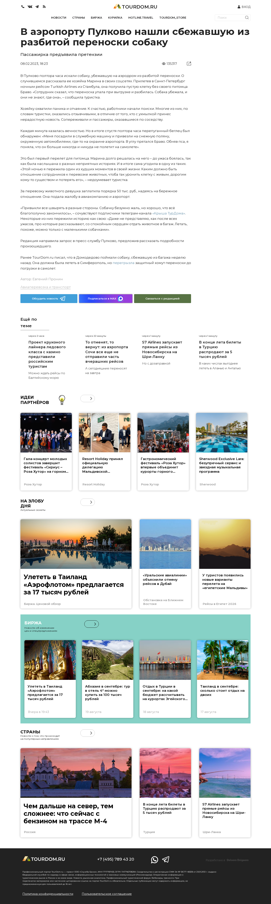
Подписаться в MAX (102, 298)
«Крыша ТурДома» (168, 213)
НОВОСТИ (58, 17)
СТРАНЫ (78, 17)
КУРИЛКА (115, 17)
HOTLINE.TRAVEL (140, 17)
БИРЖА (96, 17)
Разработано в (227, 860)
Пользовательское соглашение (107, 894)
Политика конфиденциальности (47, 894)
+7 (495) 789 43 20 (115, 859)
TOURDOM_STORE (172, 17)
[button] (84, 398)
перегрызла (124, 263)
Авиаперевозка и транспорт (45, 287)
